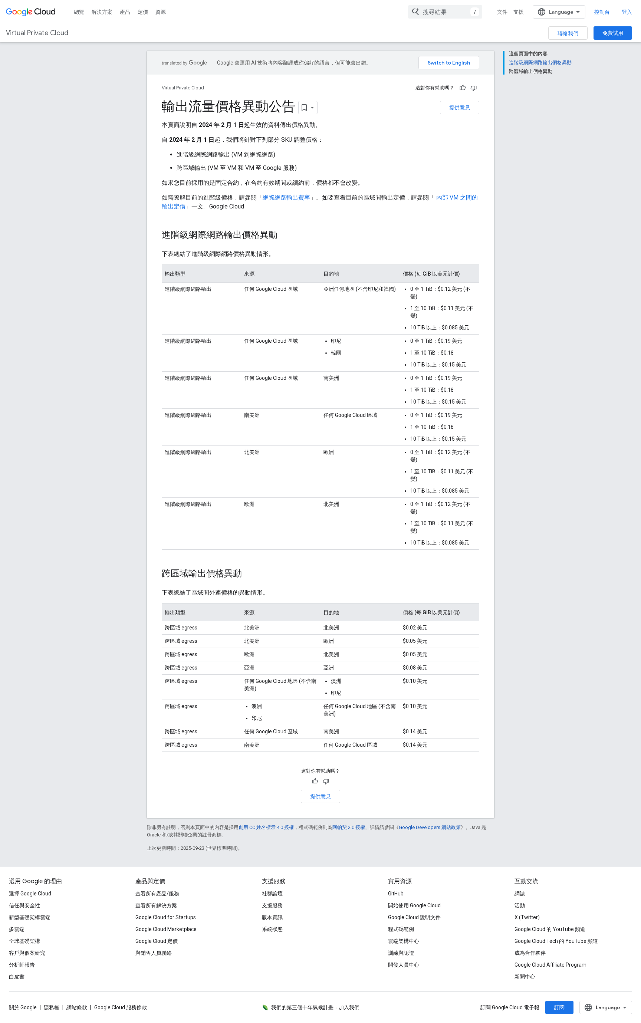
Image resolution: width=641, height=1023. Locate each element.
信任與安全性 (24, 905)
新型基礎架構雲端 (29, 917)
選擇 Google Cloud (30, 894)
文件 (502, 12)
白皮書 (16, 977)
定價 (143, 12)
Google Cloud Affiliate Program (550, 965)
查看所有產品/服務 (157, 894)
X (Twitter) (527, 917)
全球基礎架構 (24, 941)
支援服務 (272, 905)
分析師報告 (22, 965)
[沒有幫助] (473, 87)
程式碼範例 (401, 929)
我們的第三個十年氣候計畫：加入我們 (315, 1007)
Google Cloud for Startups (165, 917)
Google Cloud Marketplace (166, 929)
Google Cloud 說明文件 (414, 917)
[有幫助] (462, 87)
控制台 (602, 12)
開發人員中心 (403, 965)
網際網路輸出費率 (286, 197)
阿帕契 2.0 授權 (348, 827)
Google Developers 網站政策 (430, 827)
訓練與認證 (401, 953)
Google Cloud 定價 (156, 941)
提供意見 (459, 107)
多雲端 (16, 929)
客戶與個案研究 (27, 953)
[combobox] (445, 12)
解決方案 (102, 12)
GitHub (396, 894)
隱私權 (51, 1007)
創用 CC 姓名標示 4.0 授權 (266, 827)
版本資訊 (272, 917)
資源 (160, 12)
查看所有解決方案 (156, 905)
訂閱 (559, 1007)
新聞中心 (525, 977)
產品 (125, 12)
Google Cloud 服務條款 (120, 1007)
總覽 (79, 12)
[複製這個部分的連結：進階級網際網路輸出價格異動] (284, 235)
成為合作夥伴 (530, 953)
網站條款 (76, 1007)
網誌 (520, 894)
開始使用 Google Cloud (414, 905)
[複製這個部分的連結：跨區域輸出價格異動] (249, 574)
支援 (518, 12)
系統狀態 (272, 929)
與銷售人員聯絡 (153, 953)
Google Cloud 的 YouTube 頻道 (550, 929)
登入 (627, 12)
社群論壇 (272, 894)
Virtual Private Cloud (37, 33)
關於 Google (23, 1007)
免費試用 (612, 33)
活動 (520, 905)
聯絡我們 (568, 33)
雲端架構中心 (403, 941)
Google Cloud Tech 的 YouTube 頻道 (556, 941)
